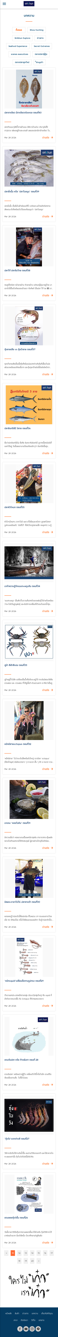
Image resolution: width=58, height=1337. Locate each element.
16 (45, 1253)
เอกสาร (41, 1320)
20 (32, 1261)
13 (26, 1253)
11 (13, 1253)
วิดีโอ (33, 1320)
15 (39, 1253)
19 (26, 1261)
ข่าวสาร (40, 38)
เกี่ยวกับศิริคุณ (47, 1313)
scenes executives (19, 54)
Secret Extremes (42, 46)
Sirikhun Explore (22, 38)
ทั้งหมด (19, 30)
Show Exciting (36, 30)
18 (19, 1261)
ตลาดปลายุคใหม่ (22, 62)
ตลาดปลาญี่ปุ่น (41, 54)
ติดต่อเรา (24, 1320)
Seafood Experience (17, 46)
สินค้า (17, 1313)
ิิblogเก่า (39, 62)
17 (52, 1253)
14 (32, 1253)
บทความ (35, 1313)
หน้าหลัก (8, 1313)
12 (19, 1253)
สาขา (16, 1320)
